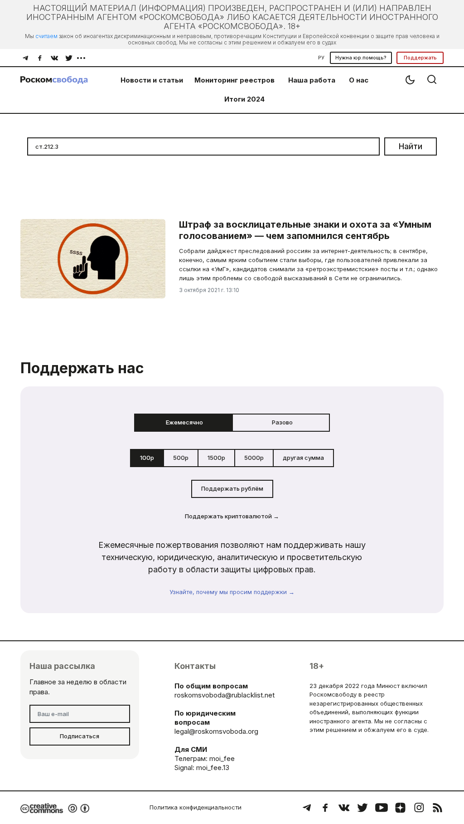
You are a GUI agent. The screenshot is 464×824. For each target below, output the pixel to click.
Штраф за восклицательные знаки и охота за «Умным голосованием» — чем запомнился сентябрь (305, 230)
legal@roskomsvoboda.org (216, 731)
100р (147, 457)
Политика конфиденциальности (196, 807)
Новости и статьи (152, 80)
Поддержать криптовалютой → (232, 516)
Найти (410, 146)
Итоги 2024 (244, 99)
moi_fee (222, 758)
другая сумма (303, 457)
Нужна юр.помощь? (361, 57)
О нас (358, 80)
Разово (282, 422)
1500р (216, 457)
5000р (254, 457)
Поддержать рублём (232, 488)
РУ (321, 57)
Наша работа (311, 80)
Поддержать (420, 57)
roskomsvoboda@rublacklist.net (224, 695)
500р (180, 457)
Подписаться (79, 736)
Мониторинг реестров (234, 80)
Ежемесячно (184, 422)
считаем (46, 36)
